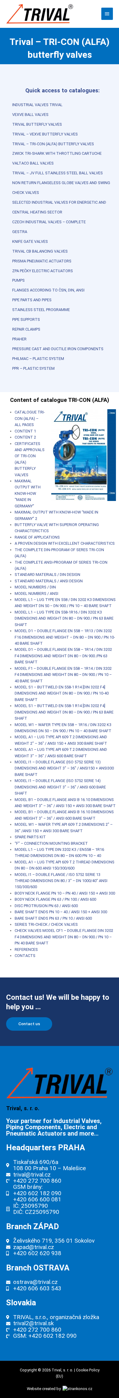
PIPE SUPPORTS (26, 319)
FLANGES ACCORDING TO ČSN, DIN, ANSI (48, 290)
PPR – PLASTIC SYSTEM (33, 368)
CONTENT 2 (25, 437)
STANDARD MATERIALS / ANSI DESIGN (49, 581)
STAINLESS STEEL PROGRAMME (41, 309)
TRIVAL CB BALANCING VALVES (40, 251)
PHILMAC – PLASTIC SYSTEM (38, 358)
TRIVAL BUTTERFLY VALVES (37, 124)
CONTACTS (25, 955)
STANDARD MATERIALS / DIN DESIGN (47, 574)
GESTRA (19, 231)
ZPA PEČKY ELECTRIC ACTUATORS (42, 271)
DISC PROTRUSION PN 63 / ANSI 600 (46, 905)
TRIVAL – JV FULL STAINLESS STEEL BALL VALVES (57, 173)
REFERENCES (26, 949)
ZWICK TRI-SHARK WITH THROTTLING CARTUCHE (57, 153)
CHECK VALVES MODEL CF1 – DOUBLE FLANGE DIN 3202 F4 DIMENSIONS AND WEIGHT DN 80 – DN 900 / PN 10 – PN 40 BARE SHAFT (64, 936)
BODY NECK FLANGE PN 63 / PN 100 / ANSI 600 (55, 899)
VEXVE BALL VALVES (30, 114)
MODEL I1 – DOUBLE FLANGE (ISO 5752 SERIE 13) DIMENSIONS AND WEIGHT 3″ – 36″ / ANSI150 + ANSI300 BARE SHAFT (64, 768)
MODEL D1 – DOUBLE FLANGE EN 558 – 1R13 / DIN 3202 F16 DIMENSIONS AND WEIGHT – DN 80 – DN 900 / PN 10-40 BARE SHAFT (65, 637)
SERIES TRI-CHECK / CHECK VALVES (46, 924)
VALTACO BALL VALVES (33, 163)
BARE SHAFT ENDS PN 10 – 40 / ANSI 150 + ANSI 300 (61, 912)
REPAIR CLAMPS (26, 329)
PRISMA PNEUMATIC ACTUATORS (41, 261)
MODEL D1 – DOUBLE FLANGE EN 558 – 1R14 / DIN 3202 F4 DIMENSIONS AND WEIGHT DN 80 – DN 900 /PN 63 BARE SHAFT (63, 655)
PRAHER (19, 339)
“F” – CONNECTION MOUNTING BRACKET (51, 843)
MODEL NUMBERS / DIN (35, 587)
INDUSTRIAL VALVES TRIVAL (37, 104)
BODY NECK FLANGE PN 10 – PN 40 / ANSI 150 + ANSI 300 (65, 893)
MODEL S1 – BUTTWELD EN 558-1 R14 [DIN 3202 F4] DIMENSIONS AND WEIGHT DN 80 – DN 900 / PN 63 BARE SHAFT (64, 712)
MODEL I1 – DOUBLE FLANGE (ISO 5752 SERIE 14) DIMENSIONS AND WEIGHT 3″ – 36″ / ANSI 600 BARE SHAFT (60, 786)
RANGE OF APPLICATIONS (37, 537)
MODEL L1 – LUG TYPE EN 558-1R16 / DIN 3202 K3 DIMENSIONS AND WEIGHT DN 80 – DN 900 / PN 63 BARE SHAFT (64, 618)
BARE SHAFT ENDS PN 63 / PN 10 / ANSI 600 (53, 918)
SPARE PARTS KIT (30, 837)
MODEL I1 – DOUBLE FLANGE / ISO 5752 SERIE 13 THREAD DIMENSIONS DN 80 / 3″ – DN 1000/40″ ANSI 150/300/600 (61, 880)
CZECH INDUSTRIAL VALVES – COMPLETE (49, 222)
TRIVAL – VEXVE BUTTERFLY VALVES (45, 134)
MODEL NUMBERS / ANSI (36, 593)
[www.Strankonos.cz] (77, 1388)
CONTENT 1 (25, 431)
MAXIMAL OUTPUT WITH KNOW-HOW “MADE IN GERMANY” (28, 493)
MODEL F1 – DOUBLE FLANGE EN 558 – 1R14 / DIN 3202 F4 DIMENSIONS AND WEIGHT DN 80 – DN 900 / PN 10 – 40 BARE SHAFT (63, 674)
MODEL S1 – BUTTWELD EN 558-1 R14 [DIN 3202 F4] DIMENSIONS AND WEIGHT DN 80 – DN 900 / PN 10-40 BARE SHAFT (62, 693)
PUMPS (18, 280)
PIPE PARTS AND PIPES (32, 300)
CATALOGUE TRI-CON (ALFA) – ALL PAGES (30, 418)
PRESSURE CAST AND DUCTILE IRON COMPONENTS (57, 349)
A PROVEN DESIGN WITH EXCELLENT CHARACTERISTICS (65, 543)
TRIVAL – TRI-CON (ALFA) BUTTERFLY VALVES (53, 144)
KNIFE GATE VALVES (30, 241)
